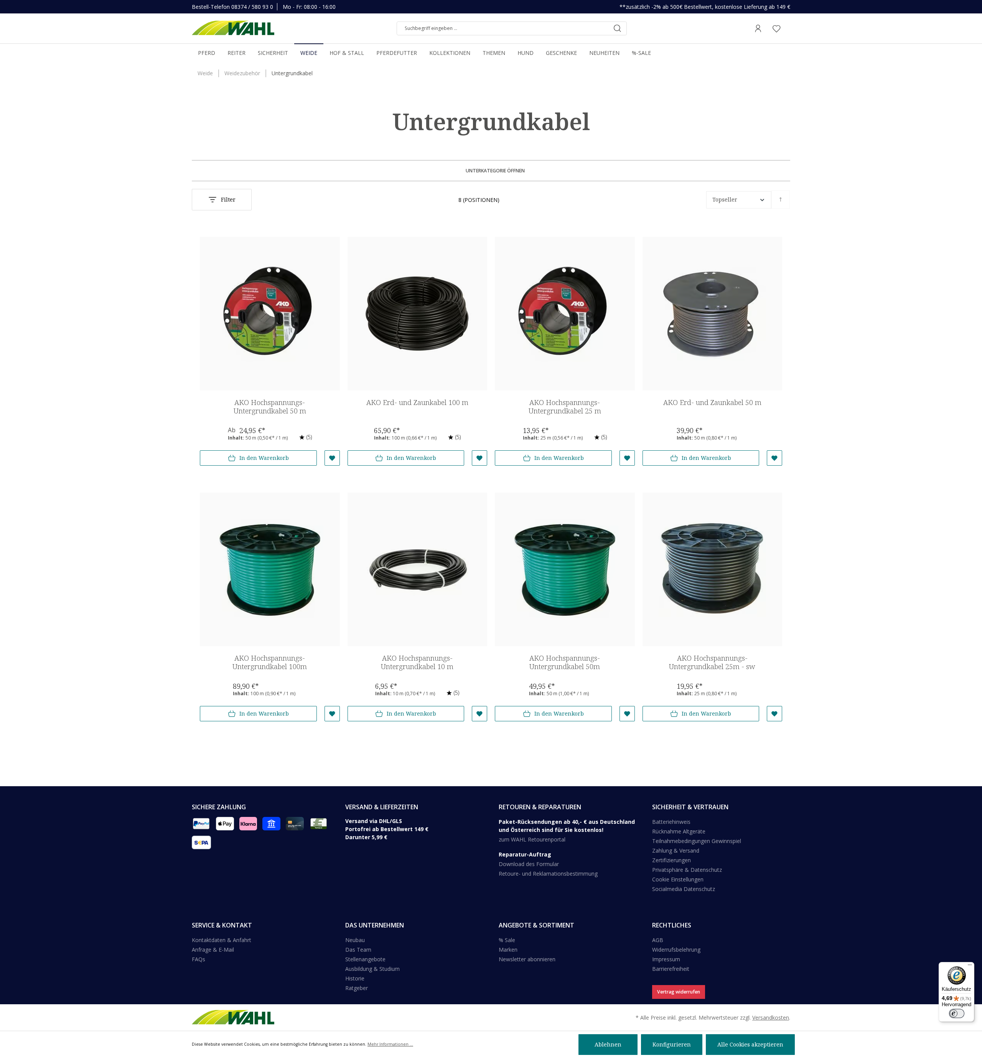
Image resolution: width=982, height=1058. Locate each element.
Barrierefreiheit (670, 968)
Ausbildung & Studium (372, 968)
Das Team (358, 949)
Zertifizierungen (671, 860)
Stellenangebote (365, 959)
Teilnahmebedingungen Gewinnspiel (696, 841)
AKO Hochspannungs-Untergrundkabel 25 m (565, 406)
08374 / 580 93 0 (252, 6)
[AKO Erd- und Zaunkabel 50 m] (713, 313)
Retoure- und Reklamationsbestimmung (548, 873)
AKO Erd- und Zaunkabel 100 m (417, 402)
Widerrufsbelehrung (676, 949)
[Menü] (969, 966)
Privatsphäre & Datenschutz (687, 869)
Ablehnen (608, 1044)
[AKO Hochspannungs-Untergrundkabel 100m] (270, 569)
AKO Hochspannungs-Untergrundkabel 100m (269, 662)
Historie (354, 978)
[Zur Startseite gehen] (233, 28)
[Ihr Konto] (758, 28)
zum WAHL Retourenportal (532, 839)
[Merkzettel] (776, 28)
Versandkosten (770, 1017)
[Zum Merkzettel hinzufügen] (332, 458)
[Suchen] (617, 28)
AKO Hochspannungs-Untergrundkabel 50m (564, 662)
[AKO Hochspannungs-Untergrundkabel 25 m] (565, 313)
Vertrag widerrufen (678, 992)
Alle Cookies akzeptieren (750, 1044)
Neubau (355, 940)
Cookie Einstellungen (678, 879)
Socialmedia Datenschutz (683, 889)
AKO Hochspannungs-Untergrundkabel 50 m (270, 406)
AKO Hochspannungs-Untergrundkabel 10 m (417, 662)
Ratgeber (356, 988)
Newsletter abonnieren (527, 959)
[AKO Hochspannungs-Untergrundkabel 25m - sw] (713, 569)
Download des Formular (529, 864)
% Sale (507, 940)
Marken (508, 949)
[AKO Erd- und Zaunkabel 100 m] (418, 313)
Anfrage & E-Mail (213, 949)
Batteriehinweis (671, 821)
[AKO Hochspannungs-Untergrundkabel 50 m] (270, 313)
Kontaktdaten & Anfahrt (221, 940)
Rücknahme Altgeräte (678, 831)
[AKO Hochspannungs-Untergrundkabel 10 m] (418, 569)
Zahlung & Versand (675, 850)
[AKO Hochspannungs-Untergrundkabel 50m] (565, 569)
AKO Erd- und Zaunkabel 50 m (712, 402)
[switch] (956, 1013)
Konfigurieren (671, 1044)
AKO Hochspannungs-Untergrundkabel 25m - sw (712, 662)
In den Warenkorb (264, 457)
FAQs (198, 959)
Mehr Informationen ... (390, 1044)
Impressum (666, 959)
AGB (657, 940)
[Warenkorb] (788, 28)
